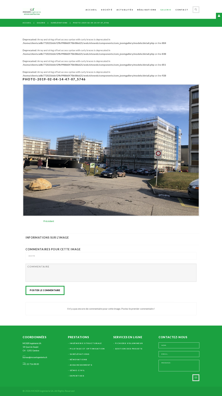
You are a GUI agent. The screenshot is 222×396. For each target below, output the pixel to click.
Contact (181, 10)
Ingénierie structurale (86, 343)
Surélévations (59, 23)
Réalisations (146, 10)
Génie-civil (77, 370)
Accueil (91, 10)
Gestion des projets (129, 349)
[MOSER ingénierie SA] (32, 11)
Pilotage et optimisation (87, 349)
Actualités (125, 10)
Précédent (48, 221)
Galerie (165, 10)
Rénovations (78, 359)
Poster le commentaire (45, 290)
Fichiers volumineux (129, 343)
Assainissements (81, 365)
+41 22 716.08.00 (31, 364)
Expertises (77, 376)
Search (196, 9)
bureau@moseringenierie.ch (35, 357)
